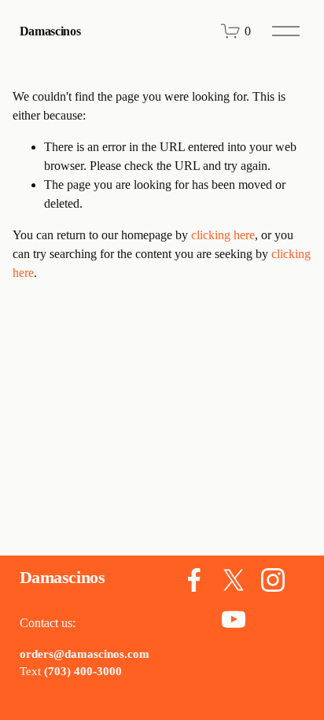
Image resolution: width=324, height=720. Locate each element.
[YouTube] (233, 619)
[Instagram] (272, 580)
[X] (233, 580)
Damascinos (50, 31)
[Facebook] (194, 580)
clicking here (223, 235)
